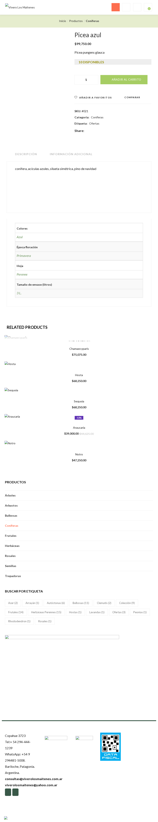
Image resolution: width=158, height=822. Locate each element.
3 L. (19, 293)
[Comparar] (80, 335)
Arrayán (32, 603)
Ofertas (94, 123)
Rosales (10, 556)
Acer (13, 603)
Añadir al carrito (126, 79)
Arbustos (11, 505)
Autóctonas (56, 603)
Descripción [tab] (26, 154)
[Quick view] (71, 335)
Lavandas (97, 612)
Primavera (24, 255)
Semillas (10, 566)
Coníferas (92, 21)
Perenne (22, 274)
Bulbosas (11, 515)
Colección (127, 603)
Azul (20, 237)
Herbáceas (12, 545)
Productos (76, 21)
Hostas (75, 612)
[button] (147, 7)
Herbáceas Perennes (46, 612)
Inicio (62, 21)
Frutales (10, 535)
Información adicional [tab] (71, 154)
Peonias (140, 612)
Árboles (10, 495)
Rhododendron (19, 621)
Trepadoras (13, 576)
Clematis (104, 603)
